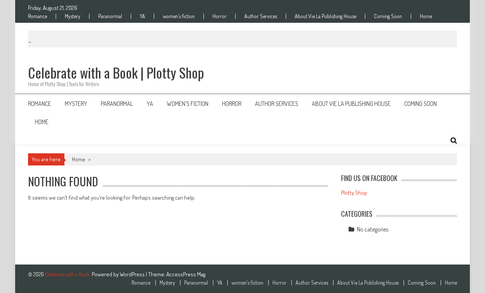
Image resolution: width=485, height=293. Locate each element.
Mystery (72, 16)
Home (426, 16)
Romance (37, 16)
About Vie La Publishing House (325, 16)
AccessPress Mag (185, 274)
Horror (220, 16)
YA (142, 16)
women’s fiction (179, 16)
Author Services (260, 16)
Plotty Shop (354, 192)
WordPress (133, 274)
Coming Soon (388, 16)
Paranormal (110, 16)
